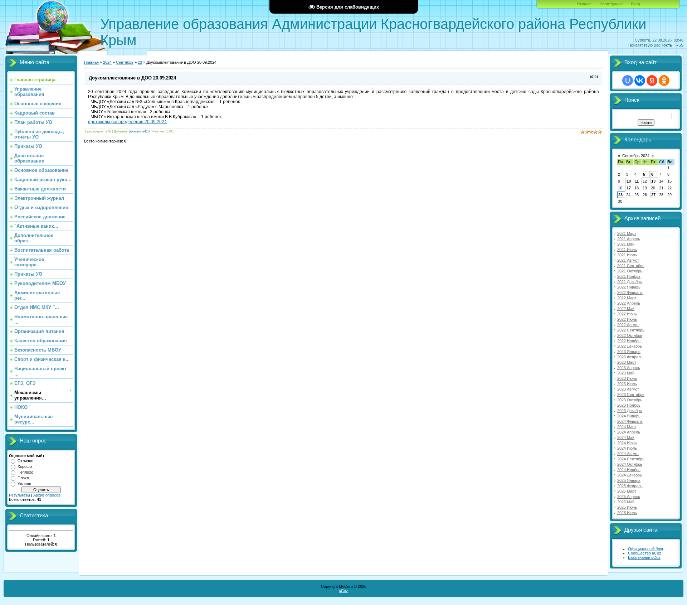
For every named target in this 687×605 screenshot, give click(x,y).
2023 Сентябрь (630, 394)
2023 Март (626, 362)
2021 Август (628, 260)
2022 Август (628, 325)
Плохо (23, 478)
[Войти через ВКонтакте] (639, 80)
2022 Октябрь (629, 335)
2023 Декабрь (629, 410)
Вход (635, 4)
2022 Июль (627, 319)
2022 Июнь (627, 314)
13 (653, 181)
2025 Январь (628, 480)
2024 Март (626, 427)
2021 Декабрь (629, 282)
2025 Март (626, 491)
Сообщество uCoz (644, 553)
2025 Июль (627, 512)
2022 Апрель (628, 303)
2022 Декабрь (629, 346)
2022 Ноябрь (628, 341)
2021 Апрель (628, 239)
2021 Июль (627, 255)
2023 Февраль (630, 357)
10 (629, 181)
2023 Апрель (628, 368)
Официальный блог (645, 549)
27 (653, 195)
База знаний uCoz (644, 557)
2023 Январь (628, 351)
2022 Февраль (630, 292)
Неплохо (25, 472)
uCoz (343, 591)
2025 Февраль (630, 486)
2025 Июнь (627, 507)
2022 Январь (628, 287)
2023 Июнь (627, 378)
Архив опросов (46, 495)
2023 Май (625, 373)
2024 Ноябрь (628, 470)
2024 (107, 62)
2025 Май (625, 502)
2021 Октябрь (629, 271)
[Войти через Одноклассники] (664, 80)
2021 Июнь (627, 249)
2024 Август (628, 453)
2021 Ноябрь (628, 276)
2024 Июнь (627, 443)
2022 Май (625, 308)
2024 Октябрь (629, 464)
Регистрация (611, 4)
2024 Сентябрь (630, 459)
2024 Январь (628, 416)
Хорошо (25, 466)
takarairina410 (139, 131)
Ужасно (24, 483)
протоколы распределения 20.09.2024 (127, 121)
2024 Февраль (630, 421)
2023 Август (628, 389)
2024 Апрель (628, 432)
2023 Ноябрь (628, 405)
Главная (584, 4)
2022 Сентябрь (630, 330)
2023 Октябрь (629, 400)
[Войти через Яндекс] (652, 80)
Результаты (19, 495)
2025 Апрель (628, 496)
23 (140, 62)
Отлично (25, 461)
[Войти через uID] (627, 80)
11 (637, 181)
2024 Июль (627, 448)
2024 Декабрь (629, 475)
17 (629, 188)
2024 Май (625, 437)
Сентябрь (124, 62)
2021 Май (625, 244)
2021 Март (626, 233)
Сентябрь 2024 (635, 156)
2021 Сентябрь (630, 265)
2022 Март (626, 298)
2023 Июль (627, 384)
